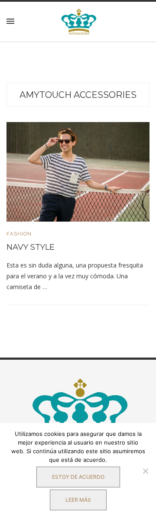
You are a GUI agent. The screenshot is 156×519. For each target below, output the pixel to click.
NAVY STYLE (30, 247)
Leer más (78, 499)
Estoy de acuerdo (78, 477)
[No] (145, 471)
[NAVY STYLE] (78, 171)
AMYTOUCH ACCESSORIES (78, 95)
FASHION (19, 234)
